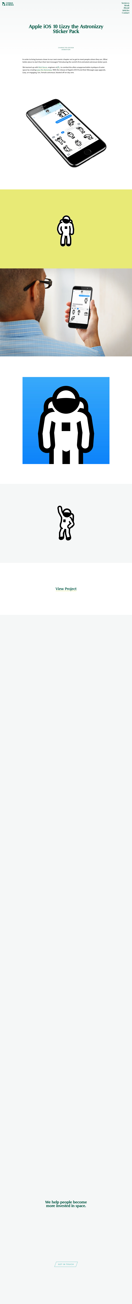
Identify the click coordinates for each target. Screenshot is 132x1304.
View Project (66, 589)
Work (126, 5)
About (126, 8)
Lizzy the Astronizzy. (44, 70)
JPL (58, 67)
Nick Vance (42, 67)
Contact (125, 13)
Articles (125, 10)
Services (125, 3)
